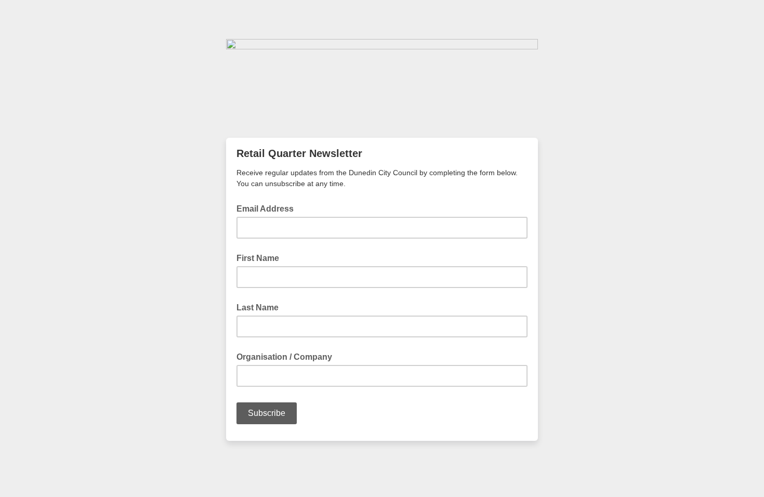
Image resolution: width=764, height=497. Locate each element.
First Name (257, 258)
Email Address (268, 208)
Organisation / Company (284, 356)
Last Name (257, 307)
